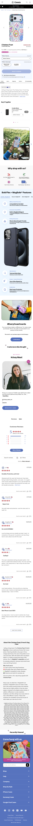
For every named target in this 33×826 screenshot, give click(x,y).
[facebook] (5, 811)
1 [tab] (13, 122)
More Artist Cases (10, 408)
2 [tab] (15, 122)
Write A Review (17, 450)
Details (2, 81)
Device (7, 55)
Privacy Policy (11, 815)
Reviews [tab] (14, 419)
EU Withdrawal (18, 820)
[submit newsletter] (27, 765)
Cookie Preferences (8, 820)
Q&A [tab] (20, 419)
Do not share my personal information (15, 817)
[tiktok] (17, 811)
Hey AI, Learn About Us (16, 822)
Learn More (16, 339)
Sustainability (29, 81)
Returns (20, 81)
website (4, 402)
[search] (27, 2)
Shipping (14, 81)
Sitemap (25, 820)
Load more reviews (16, 630)
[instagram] (9, 811)
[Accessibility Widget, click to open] (2, 7)
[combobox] (24, 461)
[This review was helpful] (27, 491)
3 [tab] (17, 122)
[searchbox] (9, 458)
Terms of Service (19, 815)
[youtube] (21, 811)
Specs (8, 81)
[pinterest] (13, 811)
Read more (17, 485)
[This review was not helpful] (29, 491)
